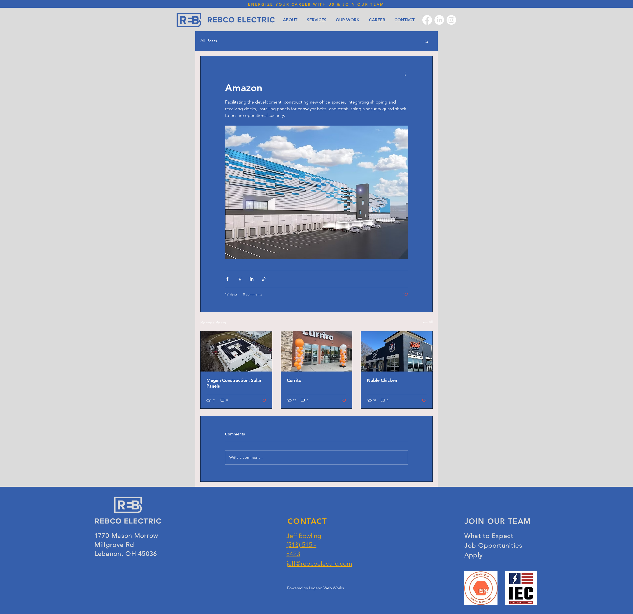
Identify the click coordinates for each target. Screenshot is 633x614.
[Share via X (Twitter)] (239, 279)
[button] (426, 41)
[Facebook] (427, 20)
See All (427, 322)
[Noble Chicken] (396, 351)
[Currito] (316, 351)
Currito (294, 380)
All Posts (208, 41)
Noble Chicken (382, 380)
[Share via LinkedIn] (251, 279)
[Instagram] (451, 20)
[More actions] (405, 74)
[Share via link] (263, 279)
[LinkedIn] (439, 20)
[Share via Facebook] (227, 279)
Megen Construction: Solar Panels (234, 383)
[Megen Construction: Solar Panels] (236, 351)
